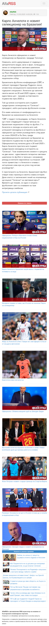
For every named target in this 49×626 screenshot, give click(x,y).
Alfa (9, 3)
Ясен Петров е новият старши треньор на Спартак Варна (24, 481)
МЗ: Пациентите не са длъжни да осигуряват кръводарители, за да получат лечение (27, 564)
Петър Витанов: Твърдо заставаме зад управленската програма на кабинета (25, 588)
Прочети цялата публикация (14, 192)
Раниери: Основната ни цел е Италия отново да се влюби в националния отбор (24, 514)
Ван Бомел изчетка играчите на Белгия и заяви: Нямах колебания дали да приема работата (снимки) (23, 448)
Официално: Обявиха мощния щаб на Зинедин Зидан (23, 411)
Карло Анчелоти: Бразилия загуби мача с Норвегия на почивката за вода (23, 270)
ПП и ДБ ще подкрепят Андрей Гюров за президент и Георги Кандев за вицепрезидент (28, 600)
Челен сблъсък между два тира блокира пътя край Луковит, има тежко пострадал (27, 594)
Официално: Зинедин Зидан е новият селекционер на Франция (23, 548)
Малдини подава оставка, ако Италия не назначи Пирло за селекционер (24, 304)
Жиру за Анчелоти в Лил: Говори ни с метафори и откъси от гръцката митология (24, 342)
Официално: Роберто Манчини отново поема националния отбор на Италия (19, 236)
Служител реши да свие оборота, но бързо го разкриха (28, 582)
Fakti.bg (13, 14)
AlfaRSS (13, 12)
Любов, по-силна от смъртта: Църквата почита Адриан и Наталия (31, 556)
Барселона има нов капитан (13, 380)
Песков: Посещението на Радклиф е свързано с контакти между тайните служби (28, 570)
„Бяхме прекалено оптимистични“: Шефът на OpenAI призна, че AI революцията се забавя (23, 576)
